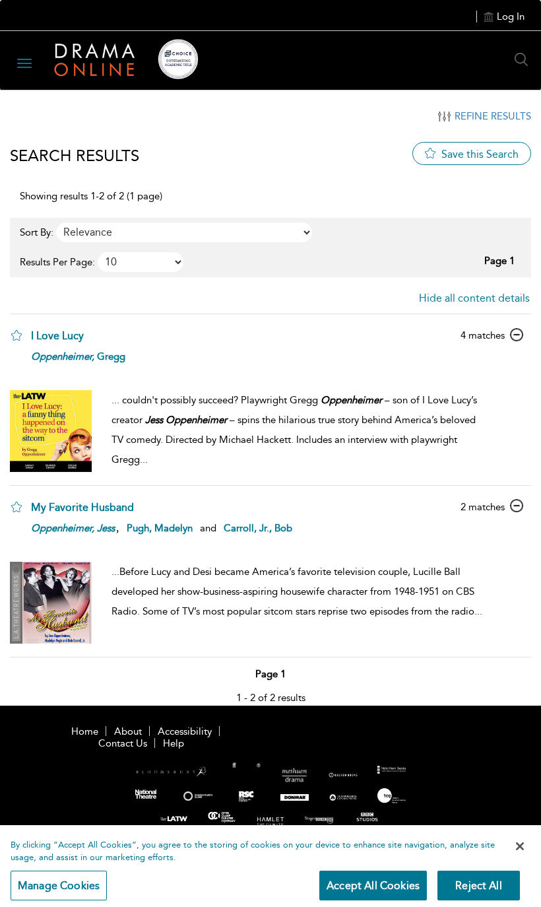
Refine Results (493, 116)
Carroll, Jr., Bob (258, 528)
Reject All (478, 885)
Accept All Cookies (373, 885)
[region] (270, 866)
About (128, 731)
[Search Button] (524, 59)
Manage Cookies (59, 885)
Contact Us (122, 743)
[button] (16, 335)
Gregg (78, 356)
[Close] (519, 846)
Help (173, 743)
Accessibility (185, 731)
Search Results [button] (74, 156)
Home (84, 731)
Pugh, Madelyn (160, 528)
